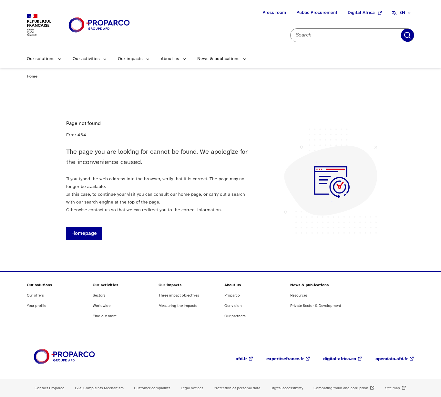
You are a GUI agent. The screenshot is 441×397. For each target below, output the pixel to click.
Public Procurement (316, 12)
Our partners (235, 316)
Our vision (233, 306)
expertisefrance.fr (285, 359)
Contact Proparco (50, 388)
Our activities (86, 59)
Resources (299, 295)
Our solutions (41, 59)
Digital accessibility (287, 388)
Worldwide (101, 306)
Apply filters (407, 35)
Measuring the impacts (178, 306)
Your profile (36, 306)
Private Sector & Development (315, 306)
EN (402, 12)
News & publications (218, 59)
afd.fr (241, 359)
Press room (274, 12)
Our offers (35, 295)
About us (170, 59)
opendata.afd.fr (391, 359)
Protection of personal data (237, 388)
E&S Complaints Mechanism (99, 388)
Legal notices (192, 388)
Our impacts (130, 59)
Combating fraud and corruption (340, 388)
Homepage (84, 233)
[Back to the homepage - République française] (99, 25)
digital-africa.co (339, 359)
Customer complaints (152, 388)
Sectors (99, 295)
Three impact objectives (179, 295)
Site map (392, 388)
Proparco (232, 295)
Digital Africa (361, 12)
